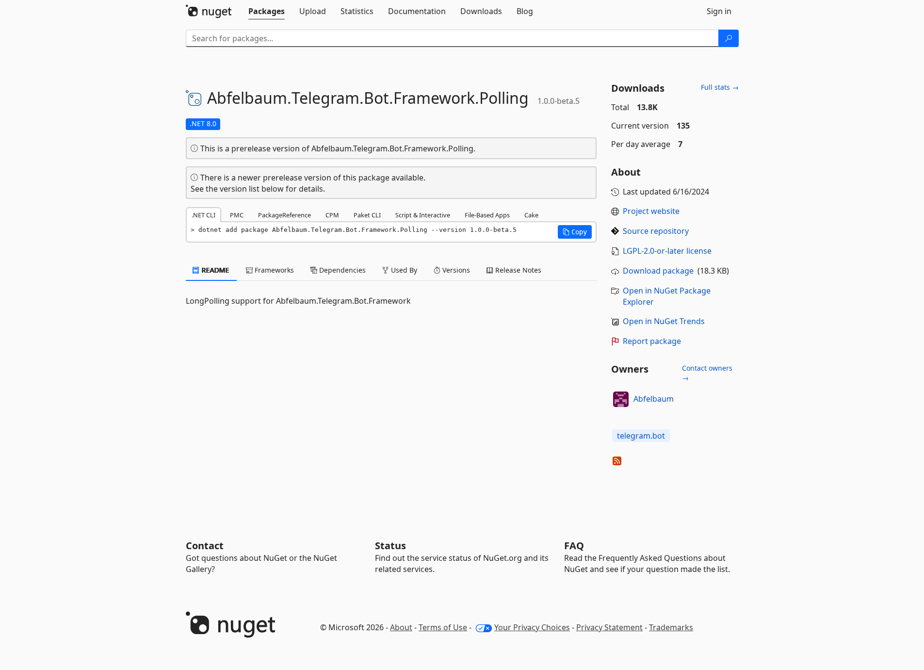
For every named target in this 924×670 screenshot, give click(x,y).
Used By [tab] (403, 270)
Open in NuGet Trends (664, 321)
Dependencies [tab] (341, 270)
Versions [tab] (455, 270)
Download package (658, 270)
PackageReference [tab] (284, 215)
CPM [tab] (332, 215)
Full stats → (720, 87)
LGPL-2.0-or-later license (667, 250)
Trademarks (671, 627)
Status (390, 545)
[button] (575, 232)
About (401, 627)
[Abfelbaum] (621, 399)
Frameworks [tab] (273, 270)
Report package (652, 341)
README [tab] (214, 270)
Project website (651, 211)
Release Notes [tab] (517, 270)
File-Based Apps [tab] (487, 215)
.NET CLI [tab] (203, 215)
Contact (205, 545)
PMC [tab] (236, 215)
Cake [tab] (531, 215)
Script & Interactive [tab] (422, 215)
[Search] (728, 38)
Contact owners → (707, 372)
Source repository (656, 231)
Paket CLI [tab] (367, 215)
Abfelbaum (653, 398)
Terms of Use (443, 627)
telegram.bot (641, 435)
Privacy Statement (609, 627)
